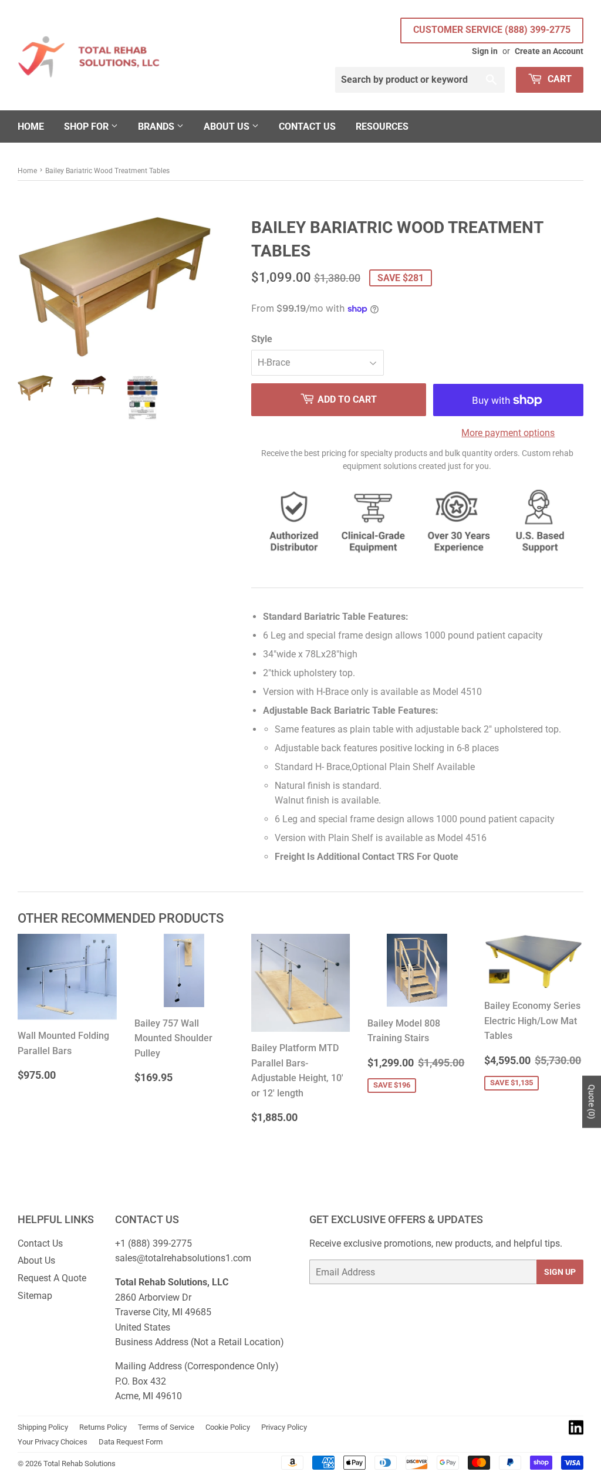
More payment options (508, 432)
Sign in (485, 51)
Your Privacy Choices (52, 1441)
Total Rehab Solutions (79, 1463)
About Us (228, 126)
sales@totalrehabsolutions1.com (183, 1258)
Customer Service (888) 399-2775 (491, 29)
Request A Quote (52, 1278)
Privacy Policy (284, 1427)
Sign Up (560, 1272)
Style (261, 339)
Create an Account (549, 51)
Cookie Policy (227, 1427)
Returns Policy (103, 1427)
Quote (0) (591, 1102)
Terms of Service (166, 1427)
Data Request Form (131, 1441)
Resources (382, 126)
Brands (157, 126)
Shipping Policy (43, 1427)
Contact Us (307, 126)
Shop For (87, 126)
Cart (558, 79)
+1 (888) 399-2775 (153, 1243)
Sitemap (35, 1295)
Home (31, 126)
